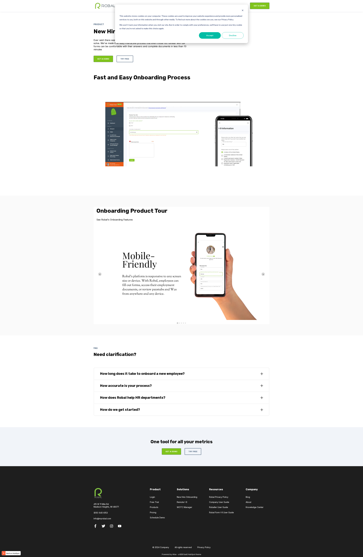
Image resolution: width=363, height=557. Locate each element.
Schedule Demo (157, 517)
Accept (209, 35)
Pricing (153, 512)
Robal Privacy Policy (218, 497)
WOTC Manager (184, 507)
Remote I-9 (182, 502)
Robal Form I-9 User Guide (221, 512)
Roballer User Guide (218, 507)
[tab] (177, 323)
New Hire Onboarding (187, 497)
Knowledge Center (254, 507)
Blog (248, 497)
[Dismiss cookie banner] (243, 10)
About (248, 502)
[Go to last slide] (100, 274)
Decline (233, 35)
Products (154, 507)
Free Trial (154, 502)
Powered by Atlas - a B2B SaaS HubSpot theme (181, 554)
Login (152, 497)
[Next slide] (263, 274)
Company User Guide (219, 502)
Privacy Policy (204, 547)
